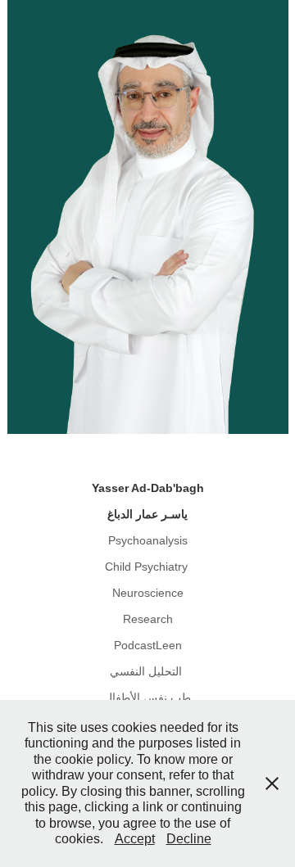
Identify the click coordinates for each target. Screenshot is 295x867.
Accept (135, 839)
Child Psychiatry (146, 566)
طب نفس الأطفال (147, 697)
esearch (152, 618)
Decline (188, 839)
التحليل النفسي (146, 671)
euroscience (152, 592)
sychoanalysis (152, 540)
